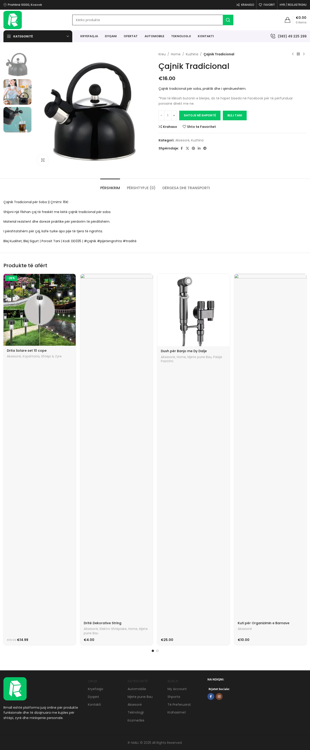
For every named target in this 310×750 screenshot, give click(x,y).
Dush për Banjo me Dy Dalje (184, 351)
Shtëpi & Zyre (51, 356)
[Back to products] (298, 54)
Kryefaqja (95, 689)
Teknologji (136, 712)
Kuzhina (192, 54)
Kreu (162, 54)
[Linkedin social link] (199, 148)
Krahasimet (177, 712)
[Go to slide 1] (153, 651)
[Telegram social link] (205, 148)
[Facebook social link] (181, 148)
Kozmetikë (136, 720)
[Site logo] (12, 19)
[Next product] (304, 54)
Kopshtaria (31, 356)
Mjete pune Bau (199, 357)
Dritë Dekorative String (102, 623)
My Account (177, 689)
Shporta (174, 696)
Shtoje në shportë (200, 115)
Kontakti (94, 704)
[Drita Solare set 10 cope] (39, 310)
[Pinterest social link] (193, 148)
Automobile (137, 689)
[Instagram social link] (219, 696)
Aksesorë (182, 140)
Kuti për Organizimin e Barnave (263, 623)
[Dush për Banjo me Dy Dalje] (193, 310)
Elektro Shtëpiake (113, 629)
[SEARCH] (228, 20)
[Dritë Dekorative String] (116, 446)
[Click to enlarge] (43, 160)
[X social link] (187, 148)
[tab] (110, 186)
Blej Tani (234, 115)
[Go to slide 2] (157, 651)
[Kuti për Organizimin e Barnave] (270, 446)
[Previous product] (293, 54)
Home (176, 54)
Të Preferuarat (179, 704)
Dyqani (93, 696)
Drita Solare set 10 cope (27, 350)
